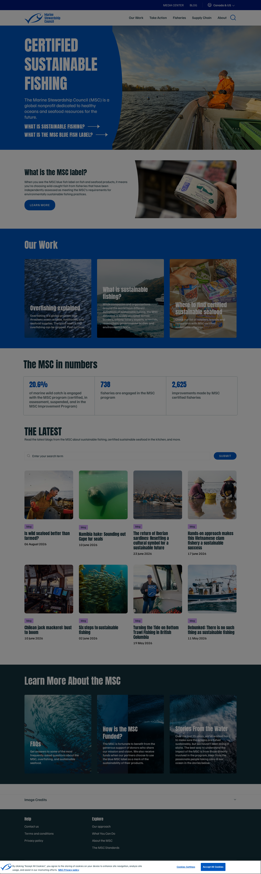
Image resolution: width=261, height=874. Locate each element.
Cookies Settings (186, 866)
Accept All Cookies (213, 866)
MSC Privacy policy (68, 869)
